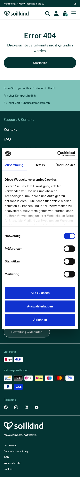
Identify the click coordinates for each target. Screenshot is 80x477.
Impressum (10, 445)
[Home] (16, 13)
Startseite (40, 63)
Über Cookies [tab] (65, 165)
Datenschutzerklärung (16, 451)
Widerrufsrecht (12, 462)
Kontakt (10, 129)
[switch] (69, 248)
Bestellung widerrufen (26, 332)
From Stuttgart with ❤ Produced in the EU (24, 3)
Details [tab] (40, 165)
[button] (75, 4)
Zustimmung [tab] (14, 165)
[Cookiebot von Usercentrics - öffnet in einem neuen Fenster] (57, 153)
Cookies (8, 468)
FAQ (7, 139)
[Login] (56, 13)
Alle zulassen (40, 293)
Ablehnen (40, 319)
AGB (6, 457)
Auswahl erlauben (40, 306)
